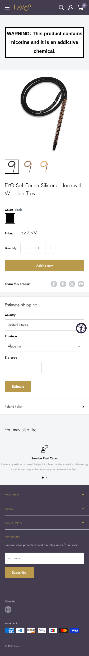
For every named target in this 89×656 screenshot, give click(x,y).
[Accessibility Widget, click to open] (81, 328)
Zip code (11, 357)
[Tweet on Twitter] (72, 284)
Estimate (18, 386)
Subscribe (19, 572)
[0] (80, 7)
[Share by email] (81, 284)
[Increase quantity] (51, 248)
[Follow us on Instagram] (8, 609)
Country (10, 315)
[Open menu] (7, 7)
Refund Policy (14, 406)
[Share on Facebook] (54, 284)
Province (11, 336)
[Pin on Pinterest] (63, 284)
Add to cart (44, 265)
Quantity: (11, 248)
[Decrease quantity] (26, 248)
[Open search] (61, 7)
